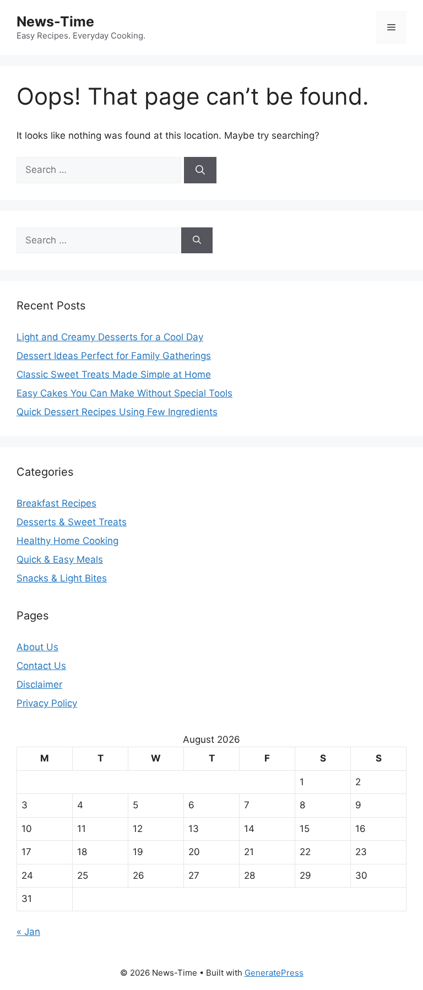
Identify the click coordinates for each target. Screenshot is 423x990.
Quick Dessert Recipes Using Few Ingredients (117, 411)
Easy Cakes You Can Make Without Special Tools (124, 393)
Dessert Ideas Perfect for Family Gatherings (114, 355)
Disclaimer (39, 684)
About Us (37, 646)
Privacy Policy (47, 703)
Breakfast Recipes (56, 503)
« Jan (28, 931)
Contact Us (41, 665)
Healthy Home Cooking (67, 540)
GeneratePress (274, 972)
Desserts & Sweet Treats (72, 521)
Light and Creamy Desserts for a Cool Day (110, 336)
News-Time (55, 21)
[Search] (200, 170)
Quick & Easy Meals (60, 559)
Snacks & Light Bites (62, 578)
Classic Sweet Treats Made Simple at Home (114, 374)
